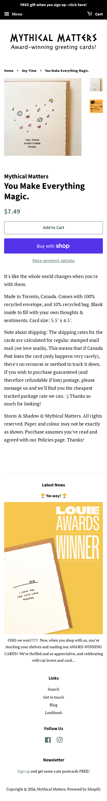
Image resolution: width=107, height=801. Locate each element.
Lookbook (53, 712)
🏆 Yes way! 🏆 (53, 496)
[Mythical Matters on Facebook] (48, 740)
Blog (53, 704)
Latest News (53, 485)
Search (53, 689)
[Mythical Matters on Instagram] (60, 740)
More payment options (53, 260)
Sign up (23, 771)
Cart (98, 14)
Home (8, 70)
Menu (16, 14)
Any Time (29, 70)
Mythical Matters (51, 789)
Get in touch (53, 697)
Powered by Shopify (84, 789)
